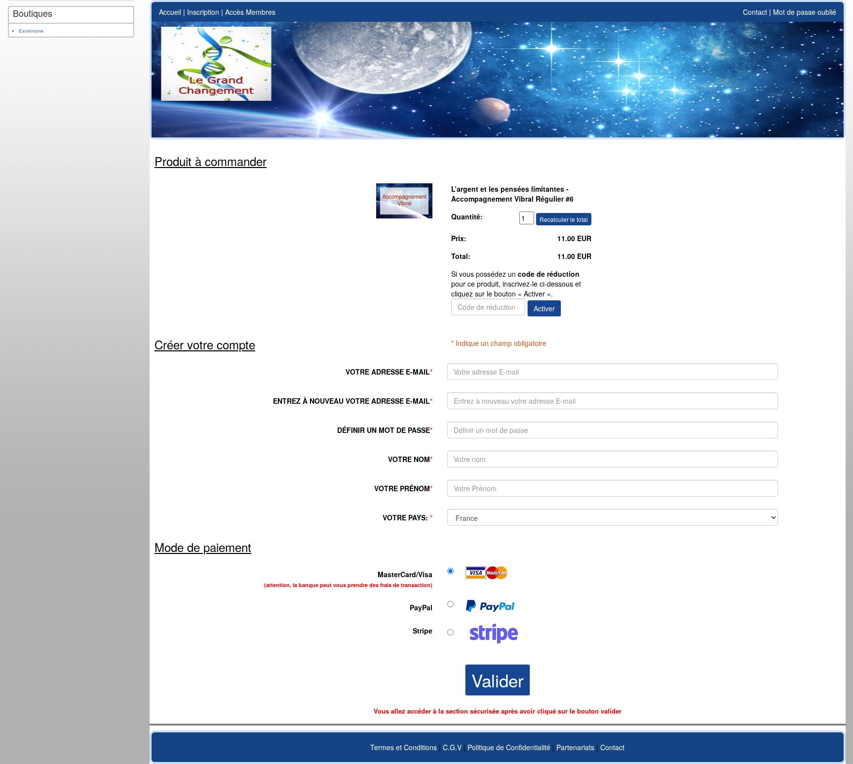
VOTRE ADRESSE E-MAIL (389, 372)
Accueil (170, 12)
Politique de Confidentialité (508, 747)
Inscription (203, 12)
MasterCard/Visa (348, 579)
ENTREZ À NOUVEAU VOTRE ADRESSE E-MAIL (352, 401)
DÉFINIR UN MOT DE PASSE (384, 430)
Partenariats (575, 747)
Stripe (422, 631)
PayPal (421, 607)
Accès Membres (250, 12)
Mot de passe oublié (804, 12)
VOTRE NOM (410, 459)
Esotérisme (31, 31)
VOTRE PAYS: (407, 517)
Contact (755, 12)
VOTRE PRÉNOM (403, 488)
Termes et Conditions (403, 747)
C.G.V (452, 747)
